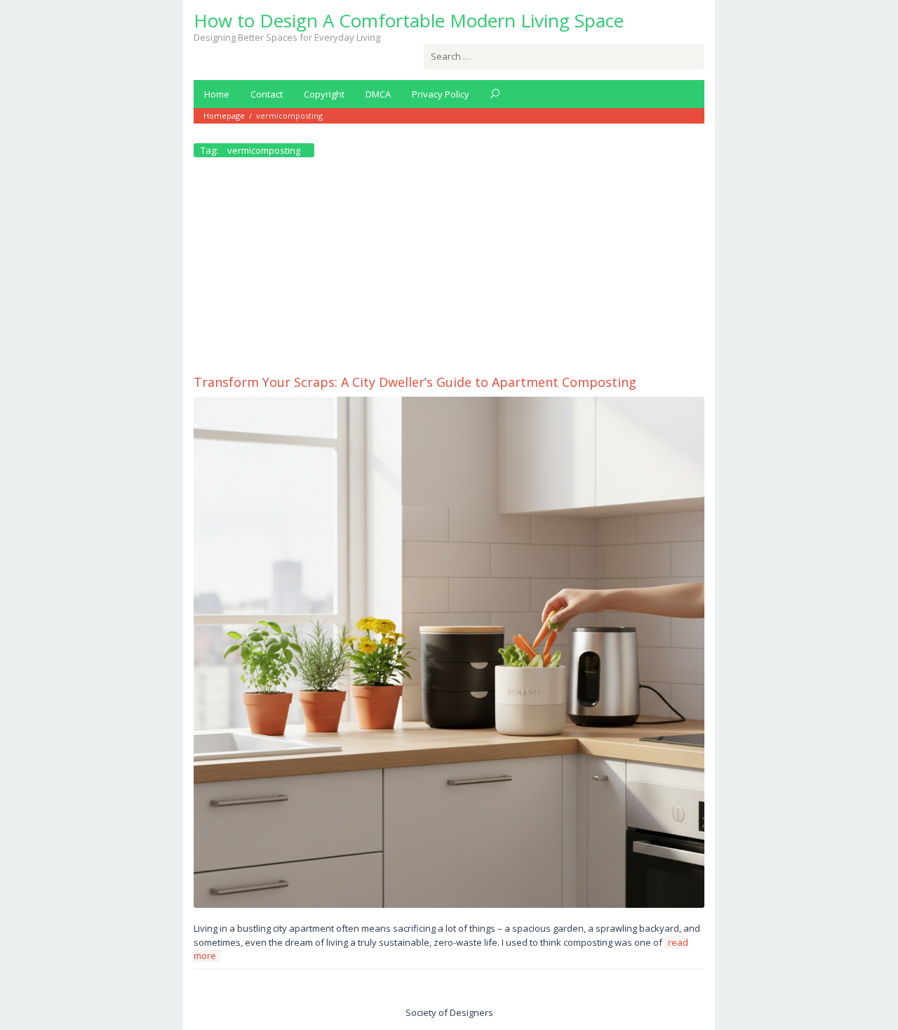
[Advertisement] (449, 269)
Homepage (224, 115)
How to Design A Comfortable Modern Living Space (409, 20)
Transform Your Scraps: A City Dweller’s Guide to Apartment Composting (415, 382)
